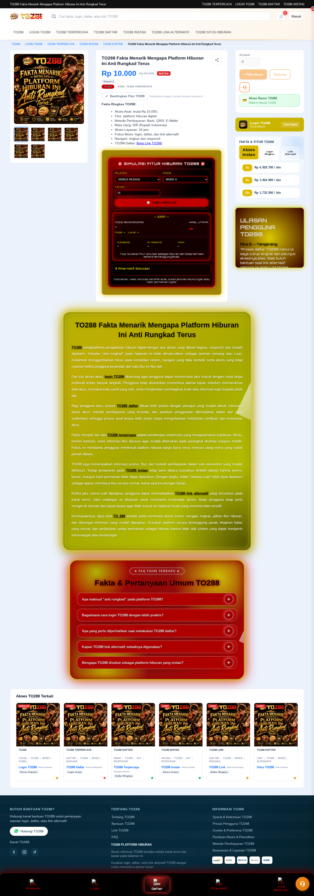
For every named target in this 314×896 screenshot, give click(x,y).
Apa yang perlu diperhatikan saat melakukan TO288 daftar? (129, 631)
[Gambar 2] (38, 134)
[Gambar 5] (21, 151)
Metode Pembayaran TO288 (233, 843)
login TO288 (114, 376)
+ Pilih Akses (253, 74)
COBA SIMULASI (162, 202)
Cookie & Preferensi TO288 (233, 830)
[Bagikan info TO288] (217, 60)
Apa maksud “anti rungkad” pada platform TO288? (122, 599)
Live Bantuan (281, 888)
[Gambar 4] (71, 134)
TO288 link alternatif (191, 493)
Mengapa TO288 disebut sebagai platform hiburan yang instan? (132, 663)
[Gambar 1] (21, 134)
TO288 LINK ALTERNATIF (170, 32)
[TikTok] (35, 852)
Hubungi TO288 (32, 831)
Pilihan (245, 55)
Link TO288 (119, 830)
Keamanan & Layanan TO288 (234, 850)
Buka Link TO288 (149, 143)
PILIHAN (121, 173)
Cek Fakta (290, 124)
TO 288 (119, 516)
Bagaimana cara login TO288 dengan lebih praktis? (122, 615)
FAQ (114, 837)
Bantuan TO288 (123, 823)
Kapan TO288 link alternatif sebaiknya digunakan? (122, 647)
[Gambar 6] (38, 151)
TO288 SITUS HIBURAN (213, 32)
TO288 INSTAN (293, 4)
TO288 (18, 32)
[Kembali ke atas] (304, 873)
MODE (167, 173)
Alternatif (219, 888)
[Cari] (53, 16)
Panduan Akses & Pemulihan (233, 837)
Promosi (33, 888)
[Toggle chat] (302, 884)
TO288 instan (137, 470)
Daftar (157, 888)
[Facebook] (14, 852)
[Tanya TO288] (245, 87)
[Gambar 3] (54, 134)
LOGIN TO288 (244, 4)
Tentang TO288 (122, 817)
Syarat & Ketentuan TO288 (232, 817)
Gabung (280, 74)
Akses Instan (249, 152)
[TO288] (26, 16)
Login (95, 888)
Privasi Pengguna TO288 (231, 823)
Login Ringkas (269, 152)
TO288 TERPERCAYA (217, 4)
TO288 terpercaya (121, 435)
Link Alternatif (290, 152)
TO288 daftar (127, 406)
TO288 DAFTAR (269, 4)
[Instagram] (24, 852)
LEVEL (120, 186)
